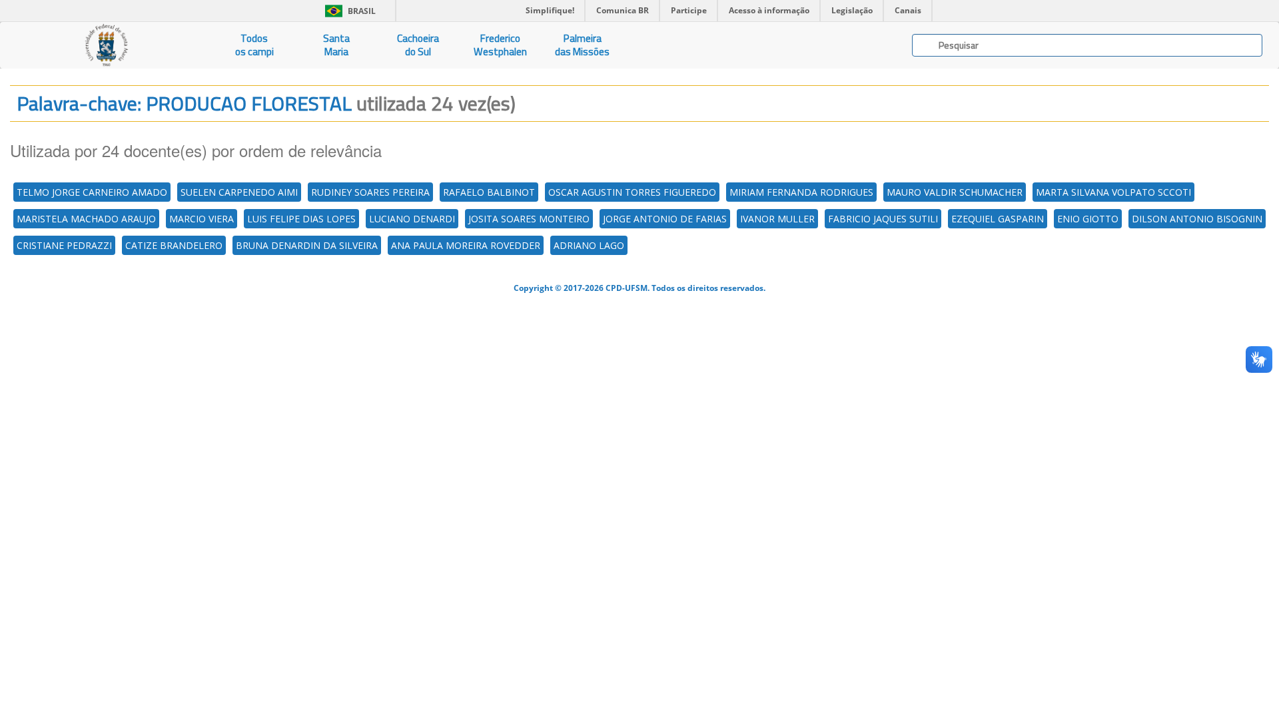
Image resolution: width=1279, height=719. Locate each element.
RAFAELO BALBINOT (489, 192)
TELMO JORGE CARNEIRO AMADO (92, 192)
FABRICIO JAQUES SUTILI (883, 218)
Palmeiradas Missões (582, 45)
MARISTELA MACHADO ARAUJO (86, 218)
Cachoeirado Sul (418, 45)
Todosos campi (254, 45)
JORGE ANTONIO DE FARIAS (665, 218)
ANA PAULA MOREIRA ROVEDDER (465, 245)
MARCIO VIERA (201, 218)
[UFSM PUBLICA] (106, 45)
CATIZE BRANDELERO (173, 245)
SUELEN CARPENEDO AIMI (239, 192)
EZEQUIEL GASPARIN (997, 218)
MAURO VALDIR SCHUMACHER (955, 192)
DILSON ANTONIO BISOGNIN (1197, 218)
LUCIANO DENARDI (412, 218)
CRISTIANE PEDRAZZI (64, 245)
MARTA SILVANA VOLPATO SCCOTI (1113, 192)
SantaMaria (336, 45)
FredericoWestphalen (500, 45)
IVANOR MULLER (777, 218)
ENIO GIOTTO (1087, 218)
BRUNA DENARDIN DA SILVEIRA (307, 245)
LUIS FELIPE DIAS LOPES (301, 218)
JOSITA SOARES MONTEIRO (529, 218)
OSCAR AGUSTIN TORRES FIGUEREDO (632, 192)
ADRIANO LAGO (589, 245)
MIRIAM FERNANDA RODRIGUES (801, 192)
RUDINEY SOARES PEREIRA (370, 192)
